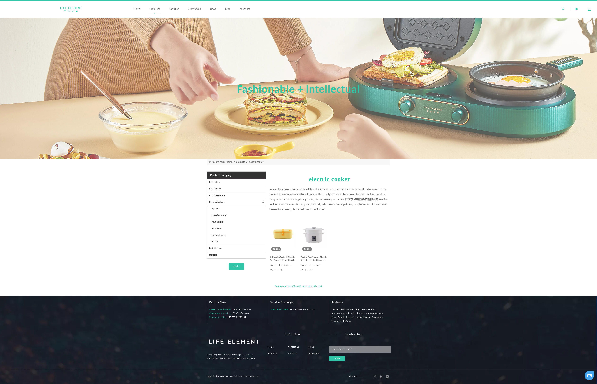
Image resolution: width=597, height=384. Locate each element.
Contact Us (293, 347)
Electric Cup (214, 182)
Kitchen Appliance (217, 202)
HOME (137, 9)
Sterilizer (213, 255)
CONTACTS (245, 9)
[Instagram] (387, 376)
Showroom (314, 353)
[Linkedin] (381, 376)
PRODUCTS (154, 9)
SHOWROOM (194, 9)
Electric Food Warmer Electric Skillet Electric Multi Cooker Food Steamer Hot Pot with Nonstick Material (314, 259)
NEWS (213, 9)
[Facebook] (375, 376)
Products (272, 353)
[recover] (589, 379)
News (311, 347)
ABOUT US (174, 9)
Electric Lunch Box (217, 195)
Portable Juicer (215, 248)
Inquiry (236, 266)
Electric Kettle (215, 189)
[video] (283, 234)
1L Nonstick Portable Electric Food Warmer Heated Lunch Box (282, 259)
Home (271, 347)
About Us (292, 353)
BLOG (227, 9)
